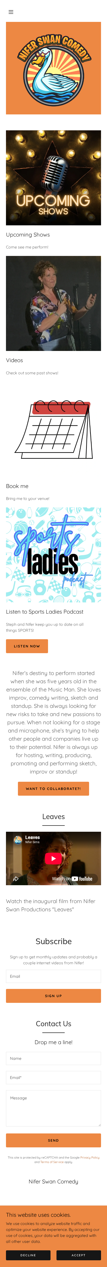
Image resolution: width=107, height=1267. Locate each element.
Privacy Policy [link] (90, 1157)
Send (53, 1140)
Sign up (53, 996)
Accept (79, 1255)
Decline (28, 1255)
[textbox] (53, 976)
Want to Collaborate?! (53, 788)
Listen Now (27, 646)
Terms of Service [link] (52, 1162)
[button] (11, 12)
